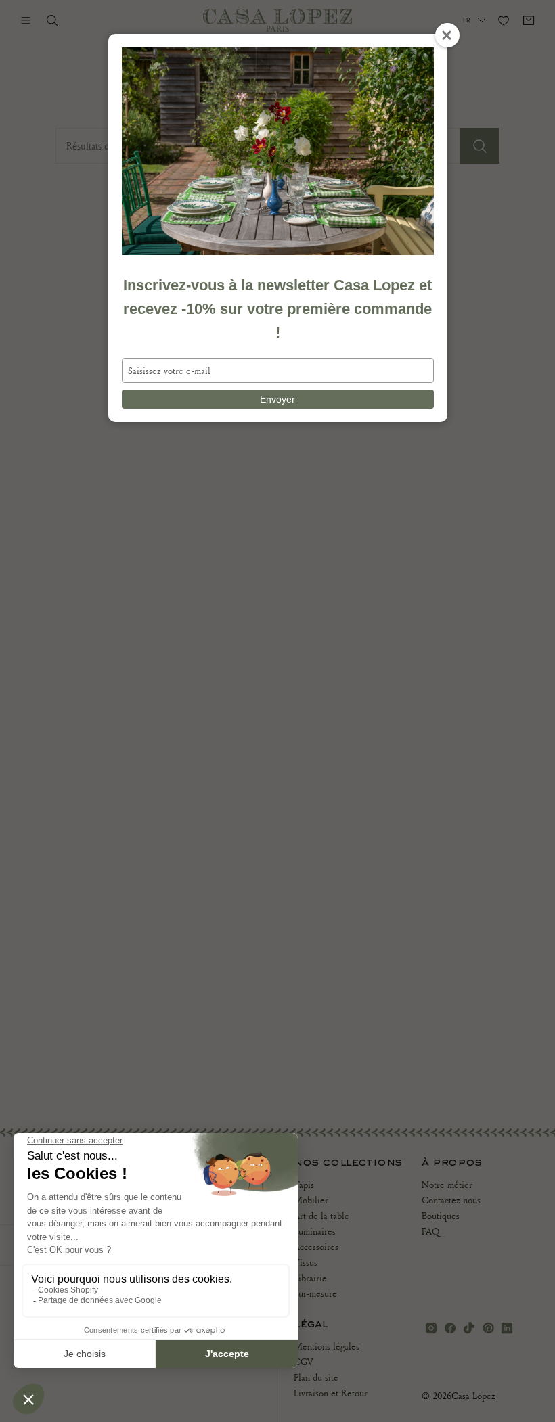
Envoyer (277, 399)
